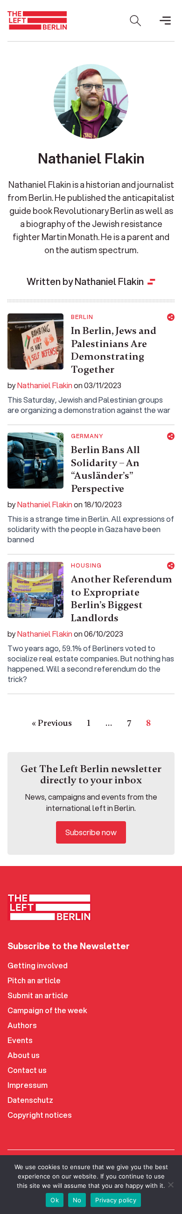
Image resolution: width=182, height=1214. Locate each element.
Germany (87, 436)
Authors (22, 1025)
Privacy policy (115, 1200)
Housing (86, 565)
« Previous (52, 723)
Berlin (82, 317)
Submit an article (37, 995)
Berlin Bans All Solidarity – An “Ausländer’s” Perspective (105, 469)
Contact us (27, 1070)
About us (23, 1055)
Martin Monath (70, 237)
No (77, 1200)
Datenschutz (30, 1099)
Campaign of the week (47, 1010)
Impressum (27, 1084)
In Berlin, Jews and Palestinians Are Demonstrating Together (113, 350)
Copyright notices (39, 1114)
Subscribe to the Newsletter (68, 946)
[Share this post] (171, 317)
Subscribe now (91, 832)
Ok (54, 1200)
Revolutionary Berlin (93, 211)
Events (20, 1040)
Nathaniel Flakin (44, 385)
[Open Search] (135, 20)
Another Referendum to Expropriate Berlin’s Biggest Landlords (121, 598)
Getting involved (37, 965)
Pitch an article (34, 980)
